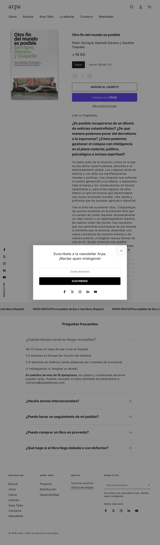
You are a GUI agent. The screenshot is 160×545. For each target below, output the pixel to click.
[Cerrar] (121, 250)
